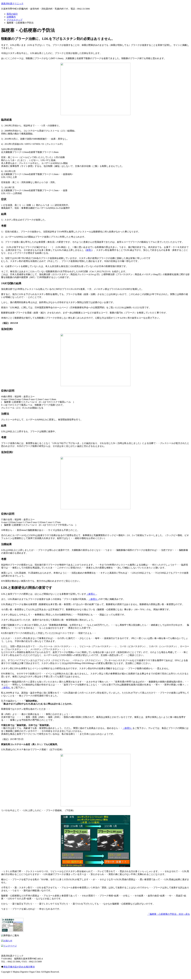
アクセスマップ (14, 20)
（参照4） (6, 687)
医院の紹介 (12, 14)
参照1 (89, 250)
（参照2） (91, 594)
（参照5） (127, 728)
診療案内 (11, 17)
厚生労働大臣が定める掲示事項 (19, 967)
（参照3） (93, 599)
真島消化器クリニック (12, 3)
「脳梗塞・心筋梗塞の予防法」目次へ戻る (168, 914)
